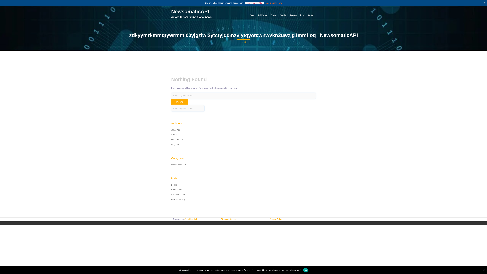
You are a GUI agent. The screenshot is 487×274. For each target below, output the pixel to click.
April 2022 (175, 135)
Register (283, 15)
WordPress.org (178, 200)
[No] (484, 270)
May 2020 (175, 144)
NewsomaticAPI (190, 11)
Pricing (273, 15)
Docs (302, 15)
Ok (306, 270)
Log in (174, 185)
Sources (293, 15)
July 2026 (175, 130)
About (252, 15)
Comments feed (178, 195)
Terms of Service (228, 219)
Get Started (262, 15)
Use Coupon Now (274, 3)
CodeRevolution (191, 219)
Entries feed (176, 190)
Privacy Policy (275, 219)
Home (243, 42)
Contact (311, 15)
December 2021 (178, 140)
